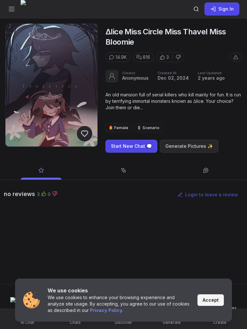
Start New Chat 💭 (131, 146)
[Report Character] (236, 57)
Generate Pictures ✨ (189, 146)
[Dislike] (178, 57)
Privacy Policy (106, 310)
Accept (211, 300)
